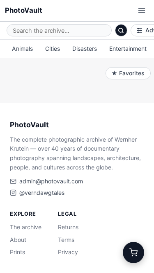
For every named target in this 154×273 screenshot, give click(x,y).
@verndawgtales (41, 192)
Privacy (68, 251)
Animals (22, 48)
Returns (68, 226)
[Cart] (133, 252)
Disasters (84, 48)
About (18, 239)
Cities (52, 48)
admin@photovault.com (51, 181)
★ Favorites (128, 73)
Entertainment (128, 48)
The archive (25, 226)
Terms (66, 239)
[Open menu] (141, 10)
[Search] (121, 30)
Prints (17, 251)
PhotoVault (23, 10)
